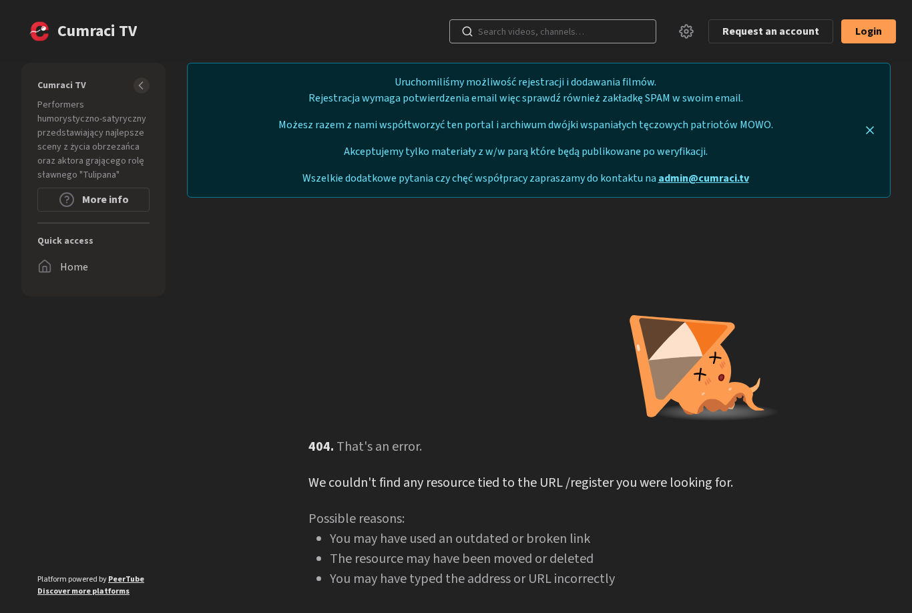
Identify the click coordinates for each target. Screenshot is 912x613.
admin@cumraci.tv (703, 178)
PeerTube (126, 579)
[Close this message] (870, 130)
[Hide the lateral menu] (142, 85)
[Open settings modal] (686, 31)
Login (868, 31)
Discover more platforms (83, 591)
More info (104, 199)
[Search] (467, 31)
